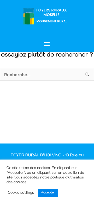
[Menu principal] (47, 44)
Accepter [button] (48, 193)
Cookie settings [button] (21, 193)
